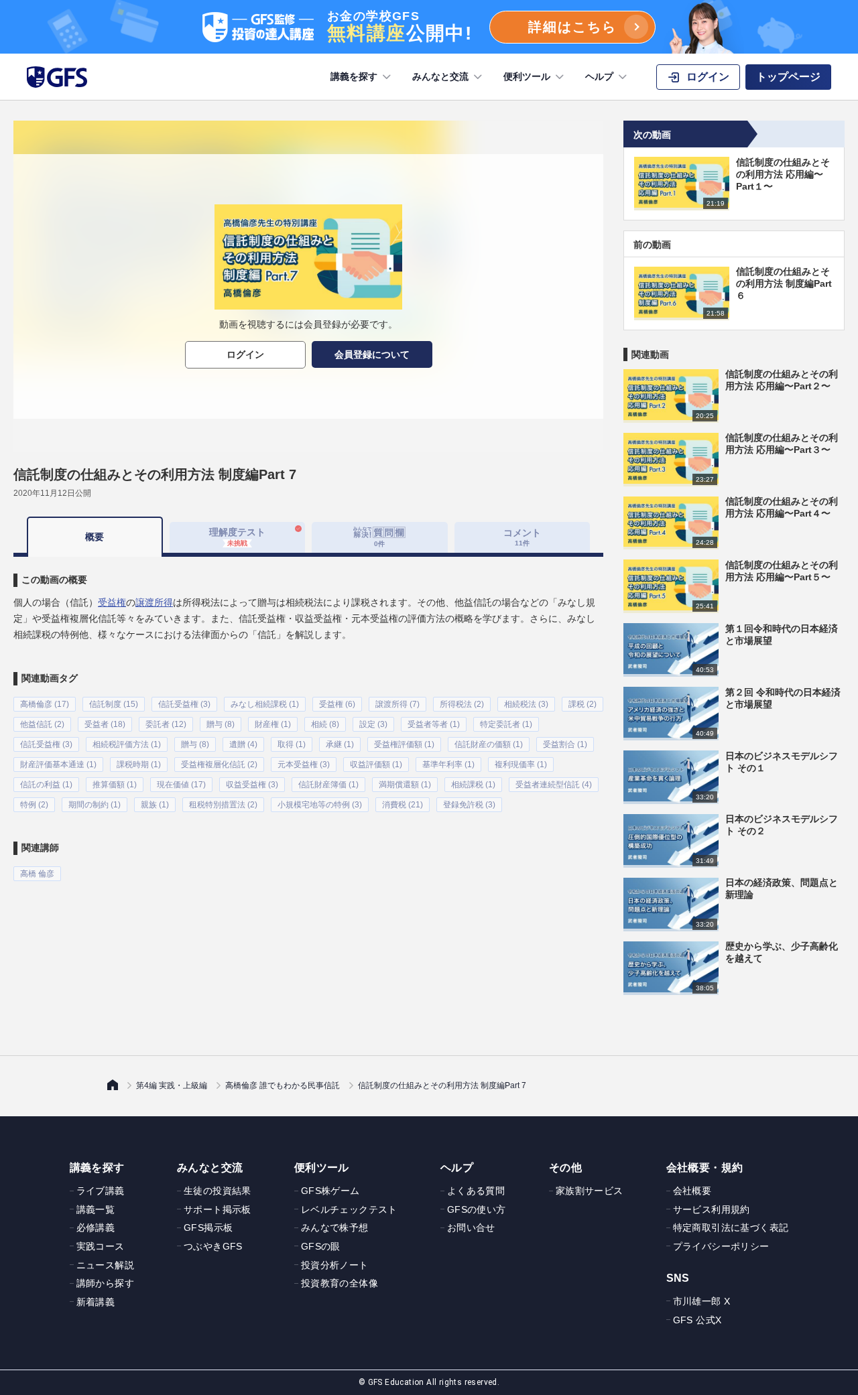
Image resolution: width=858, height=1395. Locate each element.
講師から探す (105, 1283)
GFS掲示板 (208, 1227)
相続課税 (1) (473, 784)
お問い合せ (471, 1227)
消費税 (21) (402, 804)
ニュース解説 (105, 1265)
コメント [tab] (522, 537)
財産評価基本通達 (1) (58, 764)
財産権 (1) (273, 724)
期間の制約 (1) (94, 804)
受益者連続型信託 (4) (553, 784)
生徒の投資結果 (217, 1190)
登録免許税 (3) (469, 804)
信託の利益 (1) (46, 784)
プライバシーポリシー (721, 1246)
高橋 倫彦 (37, 873)
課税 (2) (582, 704)
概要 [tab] (94, 536)
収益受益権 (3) (252, 784)
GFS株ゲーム (330, 1190)
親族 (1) (155, 804)
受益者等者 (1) (434, 724)
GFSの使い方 (476, 1209)
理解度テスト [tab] (237, 536)
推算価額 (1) (115, 784)
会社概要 (692, 1190)
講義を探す (353, 76)
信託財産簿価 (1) (328, 784)
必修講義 (95, 1227)
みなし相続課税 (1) (265, 704)
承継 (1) (340, 744)
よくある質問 (476, 1190)
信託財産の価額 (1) (488, 744)
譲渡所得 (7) (397, 704)
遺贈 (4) (243, 744)
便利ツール (526, 76)
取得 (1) (292, 744)
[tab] (380, 537)
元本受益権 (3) (304, 764)
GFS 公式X (697, 1320)
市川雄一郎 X (702, 1301)
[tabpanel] (308, 719)
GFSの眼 (321, 1246)
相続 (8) (325, 724)
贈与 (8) (220, 724)
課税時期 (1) (139, 764)
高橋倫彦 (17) (44, 704)
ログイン (245, 354)
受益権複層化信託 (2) (219, 764)
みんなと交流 (440, 76)
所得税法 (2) (462, 704)
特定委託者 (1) (506, 724)
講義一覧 (95, 1209)
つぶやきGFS (213, 1246)
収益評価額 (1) (376, 764)
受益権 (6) (337, 704)
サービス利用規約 (711, 1209)
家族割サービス (589, 1190)
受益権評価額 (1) (404, 744)
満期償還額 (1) (405, 784)
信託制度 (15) (113, 704)
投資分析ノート (335, 1265)
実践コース (100, 1246)
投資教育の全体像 (339, 1283)
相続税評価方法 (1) (127, 744)
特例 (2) (34, 804)
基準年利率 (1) (448, 764)
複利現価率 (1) (521, 764)
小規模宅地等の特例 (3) (320, 804)
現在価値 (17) (181, 784)
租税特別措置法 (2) (223, 804)
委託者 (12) (165, 724)
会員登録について (372, 354)
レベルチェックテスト (349, 1209)
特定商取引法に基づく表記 (731, 1227)
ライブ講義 (100, 1190)
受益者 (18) (104, 724)
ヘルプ (599, 76)
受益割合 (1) (565, 744)
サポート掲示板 (217, 1209)
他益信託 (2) (42, 724)
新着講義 (95, 1302)
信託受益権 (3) (184, 704)
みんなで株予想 (335, 1227)
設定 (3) (373, 724)
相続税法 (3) (526, 704)
